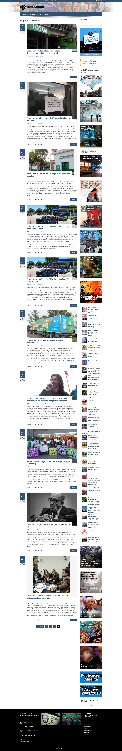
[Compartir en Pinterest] (37, 77)
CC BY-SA (27, 720)
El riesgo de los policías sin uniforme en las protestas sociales (94, 454)
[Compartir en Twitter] (35, 77)
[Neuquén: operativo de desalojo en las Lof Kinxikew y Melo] (84, 469)
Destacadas (39, 403)
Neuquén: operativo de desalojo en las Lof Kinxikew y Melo (93, 469)
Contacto (38, 0)
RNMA (85, 720)
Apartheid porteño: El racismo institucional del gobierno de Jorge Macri (94, 539)
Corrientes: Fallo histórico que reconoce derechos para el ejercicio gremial (45, 52)
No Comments (22, 33)
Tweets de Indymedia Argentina (87, 705)
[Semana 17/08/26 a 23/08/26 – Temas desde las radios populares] (84, 332)
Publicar (46, 14)
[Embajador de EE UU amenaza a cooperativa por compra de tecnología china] (84, 524)
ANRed (85, 722)
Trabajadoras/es (39, 56)
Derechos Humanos (32, 403)
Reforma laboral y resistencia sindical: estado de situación (93, 339)
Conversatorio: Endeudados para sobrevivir (92, 402)
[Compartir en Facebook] (33, 77)
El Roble (85, 728)
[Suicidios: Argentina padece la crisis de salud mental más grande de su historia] (84, 377)
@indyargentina (90, 60)
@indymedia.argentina (92, 61)
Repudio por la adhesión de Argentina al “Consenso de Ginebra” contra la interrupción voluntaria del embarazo (94, 501)
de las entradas (24, 739)
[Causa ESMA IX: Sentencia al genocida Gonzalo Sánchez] (84, 317)
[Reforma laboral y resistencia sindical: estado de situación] (84, 340)
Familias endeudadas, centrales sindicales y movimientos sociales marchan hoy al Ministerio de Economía (94, 447)
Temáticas (24, 14)
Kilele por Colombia (93, 360)
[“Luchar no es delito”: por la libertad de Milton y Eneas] (84, 355)
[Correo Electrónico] (38, 77)
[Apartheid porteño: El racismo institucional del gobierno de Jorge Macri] (84, 539)
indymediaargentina (91, 63)
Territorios (32, 14)
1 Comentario (22, 266)
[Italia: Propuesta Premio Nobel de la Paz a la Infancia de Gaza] (84, 462)
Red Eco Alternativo (88, 724)
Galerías (39, 14)
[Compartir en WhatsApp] (40, 77)
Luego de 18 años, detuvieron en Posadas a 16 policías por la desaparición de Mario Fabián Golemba (94, 411)
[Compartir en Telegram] (42, 77)
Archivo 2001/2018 (44, 0)
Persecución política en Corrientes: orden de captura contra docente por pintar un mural (47, 399)
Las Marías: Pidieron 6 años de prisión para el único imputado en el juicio (47, 596)
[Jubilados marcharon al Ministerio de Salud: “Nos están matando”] (84, 437)
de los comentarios (25, 741)
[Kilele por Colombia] (84, 362)
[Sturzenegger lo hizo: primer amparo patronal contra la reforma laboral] (84, 419)
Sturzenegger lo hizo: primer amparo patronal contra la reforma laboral (94, 419)
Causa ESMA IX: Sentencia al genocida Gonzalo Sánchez (93, 317)
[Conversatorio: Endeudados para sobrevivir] (84, 402)
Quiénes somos (32, 0)
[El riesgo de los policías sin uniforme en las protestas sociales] (84, 454)
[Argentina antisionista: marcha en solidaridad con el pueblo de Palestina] (84, 309)
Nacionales (45, 529)
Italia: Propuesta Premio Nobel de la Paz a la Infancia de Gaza (94, 461)
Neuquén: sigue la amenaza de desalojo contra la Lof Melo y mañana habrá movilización (93, 394)
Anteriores (40, 626)
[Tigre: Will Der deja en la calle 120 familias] (84, 492)
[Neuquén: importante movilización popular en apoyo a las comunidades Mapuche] (84, 324)
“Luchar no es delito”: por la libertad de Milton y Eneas (94, 355)
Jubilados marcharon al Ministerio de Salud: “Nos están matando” (94, 437)
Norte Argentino (31, 56)
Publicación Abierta (52, 0)
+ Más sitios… (87, 734)
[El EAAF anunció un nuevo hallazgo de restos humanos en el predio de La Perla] (84, 516)
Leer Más (73, 77)
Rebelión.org (86, 732)
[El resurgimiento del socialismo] (84, 532)
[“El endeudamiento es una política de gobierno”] (84, 385)
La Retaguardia (87, 726)
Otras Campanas (87, 730)
